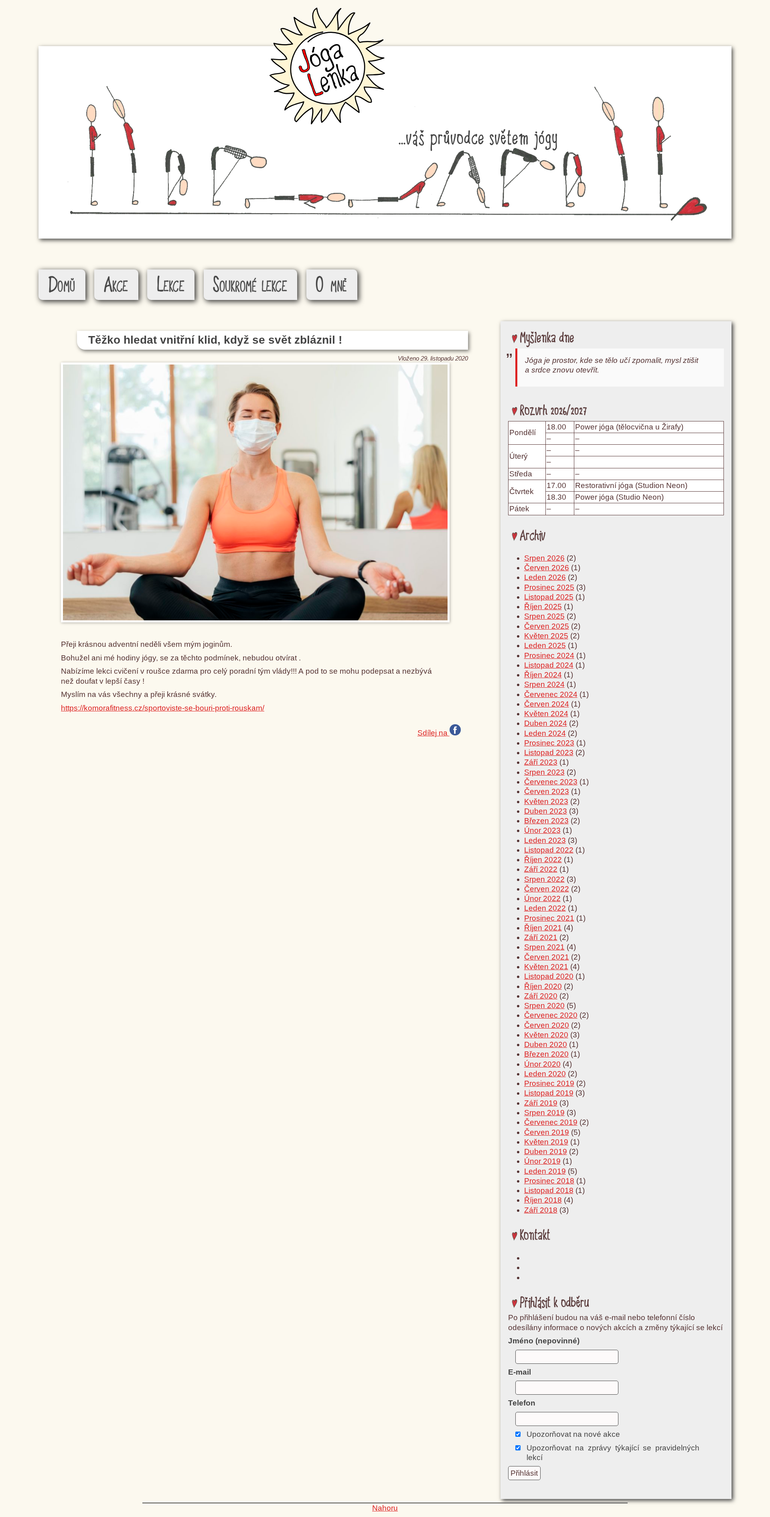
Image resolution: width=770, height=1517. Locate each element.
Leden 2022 (545, 908)
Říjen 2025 (543, 606)
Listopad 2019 (548, 1093)
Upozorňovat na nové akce (573, 1434)
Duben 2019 (545, 1151)
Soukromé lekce (250, 285)
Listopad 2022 (548, 850)
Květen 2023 (546, 801)
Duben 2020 (545, 1044)
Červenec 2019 (551, 1122)
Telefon (521, 1403)
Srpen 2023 (544, 772)
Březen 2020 (546, 1054)
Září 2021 (540, 937)
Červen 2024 (546, 704)
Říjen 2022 (543, 859)
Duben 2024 (545, 723)
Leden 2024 (545, 733)
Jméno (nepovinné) (544, 1341)
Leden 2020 (545, 1073)
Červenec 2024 (551, 694)
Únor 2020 (542, 1064)
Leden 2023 (545, 840)
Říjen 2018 (543, 1200)
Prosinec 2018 (549, 1181)
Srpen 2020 (544, 1005)
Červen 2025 (546, 626)
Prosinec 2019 (549, 1083)
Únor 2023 (542, 830)
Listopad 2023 (548, 752)
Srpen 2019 (544, 1112)
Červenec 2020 (551, 1015)
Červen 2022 (546, 889)
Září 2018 (540, 1210)
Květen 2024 (546, 713)
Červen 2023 (546, 791)
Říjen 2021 (543, 928)
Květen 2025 (546, 636)
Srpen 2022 (544, 879)
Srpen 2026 (544, 558)
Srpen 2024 (544, 684)
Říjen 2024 (543, 674)
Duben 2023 (545, 811)
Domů (62, 285)
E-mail (519, 1372)
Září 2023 (540, 762)
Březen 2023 (546, 820)
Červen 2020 (546, 1025)
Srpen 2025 (544, 616)
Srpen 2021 (544, 947)
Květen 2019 (546, 1142)
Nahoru (385, 1508)
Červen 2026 (546, 567)
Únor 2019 (542, 1161)
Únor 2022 (542, 898)
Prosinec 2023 (549, 743)
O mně (331, 285)
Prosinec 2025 (549, 587)
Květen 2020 (546, 1035)
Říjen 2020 (543, 986)
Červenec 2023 (551, 782)
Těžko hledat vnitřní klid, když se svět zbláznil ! (215, 340)
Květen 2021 (546, 966)
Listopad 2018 (548, 1190)
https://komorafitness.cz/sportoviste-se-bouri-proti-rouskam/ (162, 708)
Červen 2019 (546, 1132)
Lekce (171, 285)
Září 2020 (540, 996)
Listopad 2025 (548, 597)
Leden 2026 (545, 577)
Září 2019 (540, 1103)
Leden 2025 (545, 645)
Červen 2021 (546, 957)
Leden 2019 (545, 1171)
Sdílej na (433, 732)
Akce (116, 285)
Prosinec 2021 (549, 918)
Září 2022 (540, 869)
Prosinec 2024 (549, 655)
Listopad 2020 (548, 976)
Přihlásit (524, 1473)
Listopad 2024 (548, 665)
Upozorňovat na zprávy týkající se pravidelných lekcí (613, 1453)
